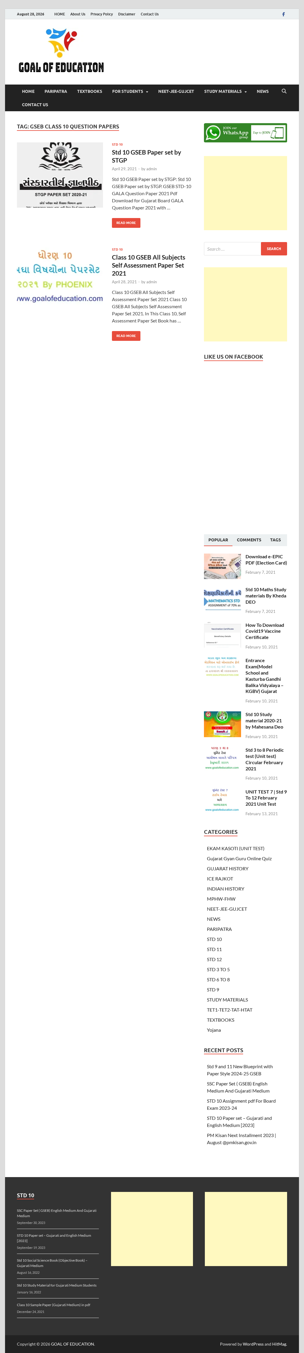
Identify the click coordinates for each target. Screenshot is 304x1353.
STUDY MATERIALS (223, 91)
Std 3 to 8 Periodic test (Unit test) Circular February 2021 (265, 759)
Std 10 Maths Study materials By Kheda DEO (266, 595)
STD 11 (214, 949)
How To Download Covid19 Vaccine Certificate (265, 631)
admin (151, 168)
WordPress (253, 1343)
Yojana (214, 1030)
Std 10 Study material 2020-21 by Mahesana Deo (264, 720)
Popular (218, 540)
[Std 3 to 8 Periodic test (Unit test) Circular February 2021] (222, 750)
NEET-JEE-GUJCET (176, 91)
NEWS (263, 91)
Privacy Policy (102, 14)
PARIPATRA (56, 91)
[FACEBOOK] (283, 14)
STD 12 (214, 959)
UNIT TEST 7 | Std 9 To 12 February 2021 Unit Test (266, 798)
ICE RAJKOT (220, 878)
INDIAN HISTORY (225, 888)
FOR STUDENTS (127, 91)
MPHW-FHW (221, 899)
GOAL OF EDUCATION (72, 1343)
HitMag (279, 1343)
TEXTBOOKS (89, 91)
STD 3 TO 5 (218, 969)
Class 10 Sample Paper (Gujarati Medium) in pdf (53, 1305)
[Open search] (284, 91)
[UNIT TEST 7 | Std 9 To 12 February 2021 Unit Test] (222, 792)
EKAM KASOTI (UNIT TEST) (236, 848)
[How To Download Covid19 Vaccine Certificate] (222, 625)
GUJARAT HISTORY (227, 868)
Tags (275, 540)
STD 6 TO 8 (218, 979)
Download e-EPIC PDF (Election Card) (266, 559)
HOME (59, 14)
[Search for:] (245, 248)
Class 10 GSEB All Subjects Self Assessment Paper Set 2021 (148, 265)
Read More (124, 221)
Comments (249, 540)
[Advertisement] (245, 193)
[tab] (218, 540)
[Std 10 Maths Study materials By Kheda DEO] (222, 590)
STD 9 (213, 989)
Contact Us (150, 14)
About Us (77, 14)
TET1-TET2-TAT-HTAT (229, 1009)
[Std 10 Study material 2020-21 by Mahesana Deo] (222, 715)
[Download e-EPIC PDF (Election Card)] (222, 557)
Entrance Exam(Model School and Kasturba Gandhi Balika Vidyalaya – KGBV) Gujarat (265, 675)
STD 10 (117, 144)
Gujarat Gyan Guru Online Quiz (239, 858)
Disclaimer (126, 14)
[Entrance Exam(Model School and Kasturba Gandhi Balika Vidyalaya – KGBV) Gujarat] (222, 661)
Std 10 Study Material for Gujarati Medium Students (56, 1285)
